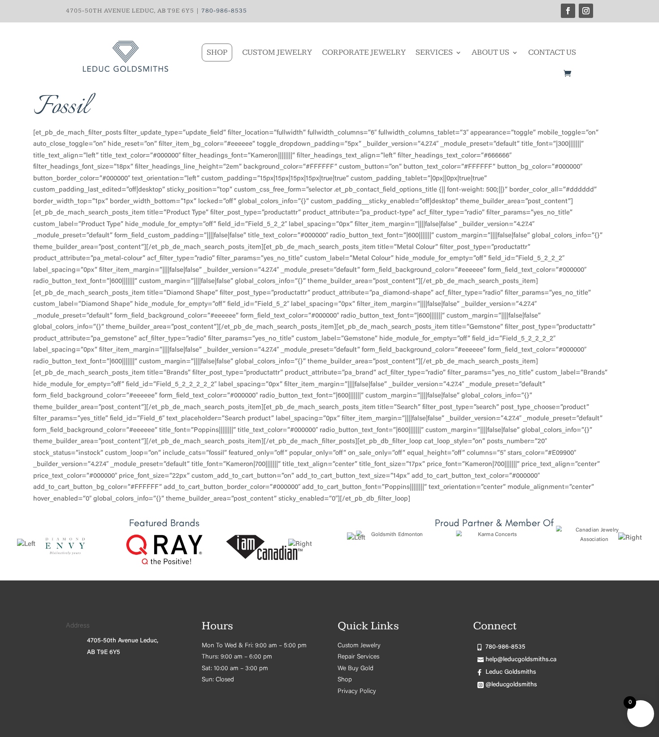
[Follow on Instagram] (586, 11)
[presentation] (26, 544)
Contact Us (552, 52)
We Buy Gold (355, 669)
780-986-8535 (224, 10)
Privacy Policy (357, 692)
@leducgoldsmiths (511, 685)
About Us (490, 52)
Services (434, 52)
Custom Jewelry (277, 52)
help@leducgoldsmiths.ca (521, 660)
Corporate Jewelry (364, 52)
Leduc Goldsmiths (511, 672)
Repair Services (358, 657)
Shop (217, 52)
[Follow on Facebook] (568, 11)
